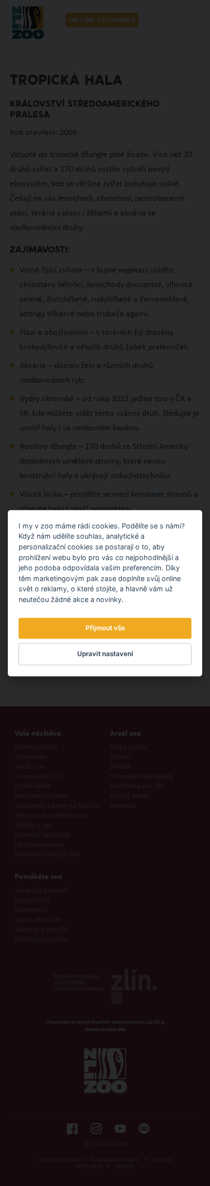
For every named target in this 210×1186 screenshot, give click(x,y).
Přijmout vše (105, 628)
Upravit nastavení (105, 654)
